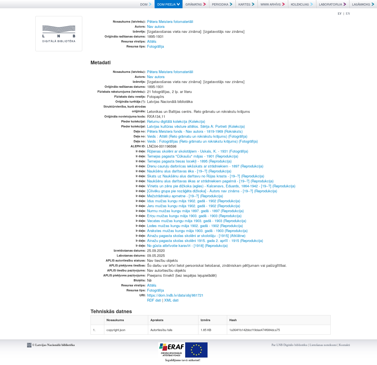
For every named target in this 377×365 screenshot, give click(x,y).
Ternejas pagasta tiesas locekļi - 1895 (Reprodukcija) (189, 161)
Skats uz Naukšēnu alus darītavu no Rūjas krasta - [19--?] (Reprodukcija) (205, 175)
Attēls (151, 41)
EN (348, 13)
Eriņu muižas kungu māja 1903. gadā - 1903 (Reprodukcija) (194, 215)
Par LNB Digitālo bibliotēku (289, 345)
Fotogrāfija (155, 46)
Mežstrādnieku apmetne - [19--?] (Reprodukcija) (185, 195)
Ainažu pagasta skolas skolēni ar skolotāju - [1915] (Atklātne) (196, 235)
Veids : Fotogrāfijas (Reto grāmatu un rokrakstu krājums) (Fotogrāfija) (202, 141)
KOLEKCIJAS (300, 4)
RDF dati (154, 300)
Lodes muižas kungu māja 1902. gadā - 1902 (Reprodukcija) (195, 225)
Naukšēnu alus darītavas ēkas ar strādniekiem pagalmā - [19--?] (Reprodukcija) (210, 180)
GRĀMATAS (193, 4)
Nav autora (155, 26)
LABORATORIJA (330, 4)
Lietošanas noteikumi (323, 345)
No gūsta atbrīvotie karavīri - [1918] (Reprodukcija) (187, 245)
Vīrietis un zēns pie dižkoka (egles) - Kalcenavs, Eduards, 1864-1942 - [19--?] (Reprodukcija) (221, 185)
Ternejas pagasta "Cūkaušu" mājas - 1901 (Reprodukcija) (192, 156)
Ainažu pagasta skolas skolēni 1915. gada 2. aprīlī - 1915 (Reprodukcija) (205, 240)
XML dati (171, 300)
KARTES (244, 4)
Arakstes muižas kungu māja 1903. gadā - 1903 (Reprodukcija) (197, 230)
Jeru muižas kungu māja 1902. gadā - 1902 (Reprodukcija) (193, 205)
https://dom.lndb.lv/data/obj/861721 (175, 295)
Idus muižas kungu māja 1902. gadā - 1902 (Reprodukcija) (193, 200)
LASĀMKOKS (361, 4)
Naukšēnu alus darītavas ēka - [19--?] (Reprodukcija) (189, 171)
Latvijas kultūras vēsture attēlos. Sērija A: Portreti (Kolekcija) (196, 126)
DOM (143, 4)
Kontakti (344, 345)
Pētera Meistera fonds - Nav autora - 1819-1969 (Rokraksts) (195, 131)
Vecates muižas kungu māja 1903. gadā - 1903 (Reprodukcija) (196, 220)
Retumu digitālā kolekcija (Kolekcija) (176, 121)
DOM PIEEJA (166, 4)
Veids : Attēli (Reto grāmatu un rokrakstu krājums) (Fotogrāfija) (197, 136)
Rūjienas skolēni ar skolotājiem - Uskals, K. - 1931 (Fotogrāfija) (197, 151)
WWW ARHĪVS (271, 4)
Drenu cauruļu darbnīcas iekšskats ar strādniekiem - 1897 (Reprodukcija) (205, 166)
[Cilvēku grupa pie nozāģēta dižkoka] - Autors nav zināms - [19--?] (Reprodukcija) (212, 190)
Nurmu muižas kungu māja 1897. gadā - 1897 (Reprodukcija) (195, 210)
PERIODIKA (220, 4)
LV (340, 13)
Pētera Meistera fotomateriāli (170, 21)
